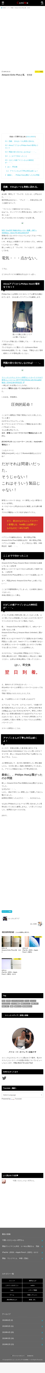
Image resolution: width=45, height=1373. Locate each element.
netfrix (8, 1001)
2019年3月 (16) (8, 1338)
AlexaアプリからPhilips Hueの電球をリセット (21, 146)
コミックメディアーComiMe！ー (21, 1359)
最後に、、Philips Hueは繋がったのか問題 (22, 175)
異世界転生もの (27, 1006)
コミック (33, 1001)
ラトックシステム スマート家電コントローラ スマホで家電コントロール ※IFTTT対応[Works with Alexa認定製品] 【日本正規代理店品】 (22, 379)
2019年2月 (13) (8, 1344)
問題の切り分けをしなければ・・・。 (21, 152)
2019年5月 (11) (8, 1326)
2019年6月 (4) (7, 1320)
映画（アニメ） (25, 1003)
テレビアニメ (6, 1003)
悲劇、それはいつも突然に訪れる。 (20, 141)
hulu (3, 1001)
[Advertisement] (22, 40)
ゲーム (27, 1001)
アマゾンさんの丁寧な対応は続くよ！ (22, 171)
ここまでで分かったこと (16, 156)
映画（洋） (35, 1003)
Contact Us (30, 1355)
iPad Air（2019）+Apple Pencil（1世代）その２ (20, 1252)
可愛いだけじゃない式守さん (24, 1181)
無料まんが (18, 1006)
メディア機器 (7, 911)
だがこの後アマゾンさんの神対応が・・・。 (19, 161)
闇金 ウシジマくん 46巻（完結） (15, 1258)
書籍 (11, 1006)
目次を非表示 (30, 136)
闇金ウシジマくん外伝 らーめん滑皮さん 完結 (20, 1246)
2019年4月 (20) (8, 1332)
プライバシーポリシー (18, 1355)
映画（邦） (5, 1006)
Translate (18, 1099)
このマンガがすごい (17, 1001)
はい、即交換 (11, 167)
